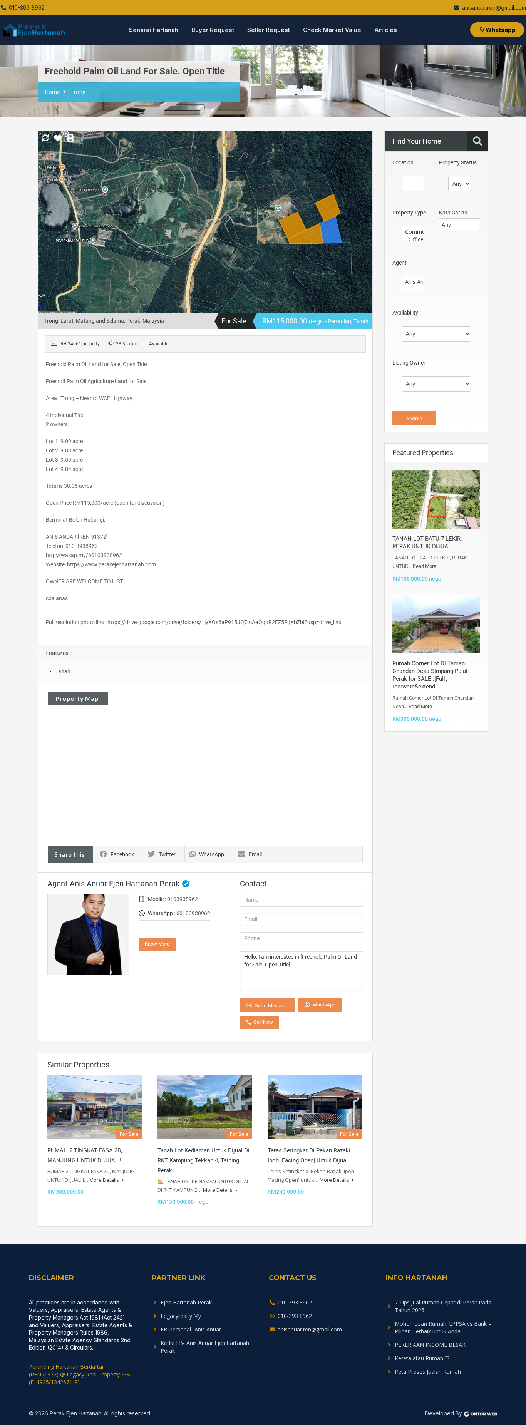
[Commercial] (413, 232)
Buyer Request (212, 29)
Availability (405, 313)
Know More (157, 944)
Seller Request (268, 29)
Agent (399, 263)
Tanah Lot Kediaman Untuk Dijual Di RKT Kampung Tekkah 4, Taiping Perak (203, 1160)
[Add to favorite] (58, 141)
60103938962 (193, 913)
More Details (104, 1179)
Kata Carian (453, 212)
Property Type (409, 212)
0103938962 (182, 899)
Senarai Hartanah (153, 29)
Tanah (62, 671)
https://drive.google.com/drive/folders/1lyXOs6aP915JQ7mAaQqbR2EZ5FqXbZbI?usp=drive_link (224, 622)
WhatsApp (211, 854)
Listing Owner (408, 363)
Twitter (167, 854)
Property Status (458, 162)
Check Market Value (332, 29)
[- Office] (413, 239)
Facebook (122, 854)
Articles (385, 29)
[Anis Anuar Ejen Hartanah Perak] (413, 282)
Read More (424, 566)
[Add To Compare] (45, 139)
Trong (77, 91)
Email (255, 854)
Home (52, 91)
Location (403, 162)
